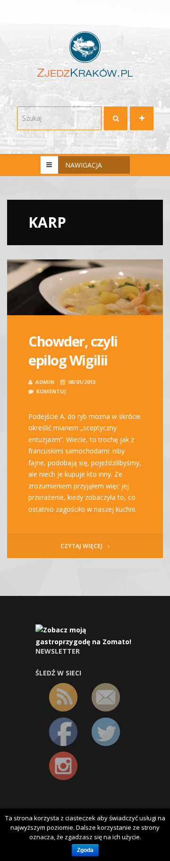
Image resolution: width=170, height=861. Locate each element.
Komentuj (51, 391)
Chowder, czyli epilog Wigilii (73, 351)
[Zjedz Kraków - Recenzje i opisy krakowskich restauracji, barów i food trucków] (85, 53)
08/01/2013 (81, 381)
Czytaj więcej (82, 546)
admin (44, 381)
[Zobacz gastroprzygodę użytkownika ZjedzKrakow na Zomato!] (85, 635)
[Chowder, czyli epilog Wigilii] (85, 287)
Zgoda (85, 850)
